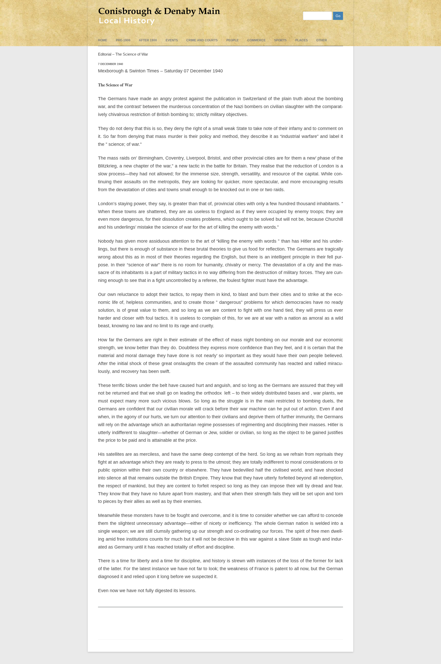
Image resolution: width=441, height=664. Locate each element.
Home (102, 40)
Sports (280, 40)
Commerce (256, 40)
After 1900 (148, 40)
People (232, 40)
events (172, 40)
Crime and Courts (202, 40)
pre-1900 (123, 40)
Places (301, 40)
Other (321, 40)
